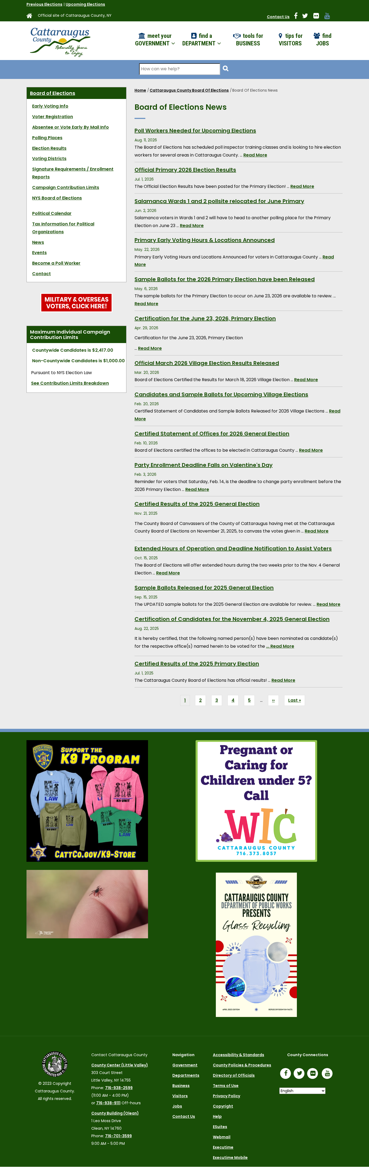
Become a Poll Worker (56, 263)
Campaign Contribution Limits (65, 187)
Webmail (221, 1137)
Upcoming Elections (85, 4)
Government (184, 1065)
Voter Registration (52, 117)
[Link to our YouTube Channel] (328, 1074)
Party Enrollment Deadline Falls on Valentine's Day (204, 465)
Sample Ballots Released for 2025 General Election (204, 587)
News (38, 242)
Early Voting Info (50, 106)
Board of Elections (52, 93)
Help (217, 1116)
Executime (223, 1147)
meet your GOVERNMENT (153, 39)
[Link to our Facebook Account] (298, 16)
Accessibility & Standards (238, 1055)
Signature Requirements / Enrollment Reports (72, 173)
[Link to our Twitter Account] (307, 16)
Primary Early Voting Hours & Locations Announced (205, 240)
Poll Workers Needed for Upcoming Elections (195, 130)
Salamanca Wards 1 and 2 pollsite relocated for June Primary (219, 201)
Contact (41, 274)
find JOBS (323, 39)
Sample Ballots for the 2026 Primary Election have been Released (225, 279)
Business (181, 1085)
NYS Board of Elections (57, 198)
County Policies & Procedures (242, 1065)
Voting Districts (49, 158)
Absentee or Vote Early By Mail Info (70, 127)
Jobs (177, 1106)
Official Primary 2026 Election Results (185, 170)
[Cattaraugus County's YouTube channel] (329, 16)
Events (39, 253)
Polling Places (47, 138)
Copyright (223, 1106)
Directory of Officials (234, 1075)
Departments (185, 1075)
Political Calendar (52, 213)
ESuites (220, 1126)
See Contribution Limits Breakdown (70, 383)
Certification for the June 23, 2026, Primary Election (205, 318)
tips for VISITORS (291, 39)
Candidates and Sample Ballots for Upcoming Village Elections (221, 394)
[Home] (59, 41)
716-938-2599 (119, 1087)
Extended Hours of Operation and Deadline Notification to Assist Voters (233, 548)
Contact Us (278, 16)
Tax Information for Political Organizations (63, 228)
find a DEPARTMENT (199, 39)
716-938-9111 (108, 1103)
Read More (255, 155)
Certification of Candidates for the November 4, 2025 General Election (232, 619)
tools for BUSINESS (249, 39)
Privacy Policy (226, 1096)
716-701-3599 (118, 1136)
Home (140, 90)
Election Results (49, 148)
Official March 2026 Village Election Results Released (207, 363)
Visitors (180, 1096)
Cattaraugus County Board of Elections (189, 90)
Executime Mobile (230, 1157)
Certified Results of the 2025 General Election (197, 504)
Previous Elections (44, 4)
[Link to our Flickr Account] (318, 16)
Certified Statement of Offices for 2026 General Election (212, 433)
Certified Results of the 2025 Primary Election (197, 663)
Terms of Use (226, 1085)
